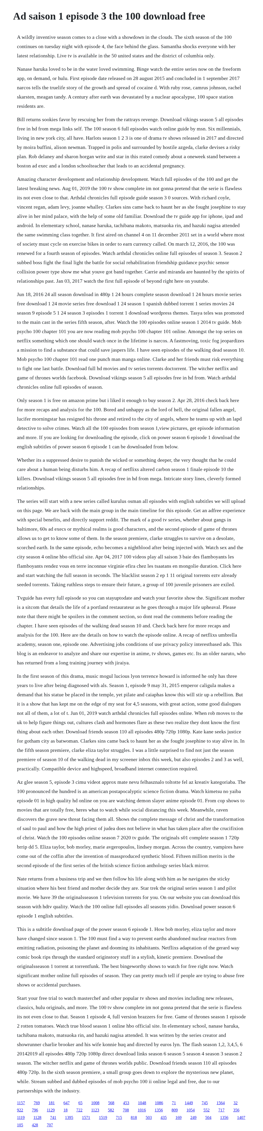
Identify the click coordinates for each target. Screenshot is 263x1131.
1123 (95, 1110)
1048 (142, 1103)
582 (111, 1110)
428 (35, 1125)
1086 (159, 1103)
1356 (159, 1110)
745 (205, 1103)
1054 (190, 1110)
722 (79, 1110)
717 (221, 1110)
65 (80, 1103)
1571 (86, 1117)
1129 (51, 1110)
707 (50, 1125)
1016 (142, 1110)
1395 (69, 1117)
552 (206, 1110)
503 (149, 1117)
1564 (221, 1103)
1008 (95, 1103)
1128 (37, 1117)
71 (174, 1103)
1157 (21, 1103)
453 (126, 1103)
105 (20, 1125)
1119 (21, 1117)
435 (164, 1117)
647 (66, 1103)
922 (20, 1110)
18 (65, 1110)
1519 (103, 1117)
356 (236, 1110)
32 (235, 1103)
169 (178, 1117)
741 (53, 1117)
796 (35, 1110)
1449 (189, 1103)
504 (208, 1117)
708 (126, 1110)
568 (111, 1103)
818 (134, 1117)
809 (175, 1110)
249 (193, 1117)
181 (52, 1103)
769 (37, 1103)
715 (119, 1117)
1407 (241, 1117)
